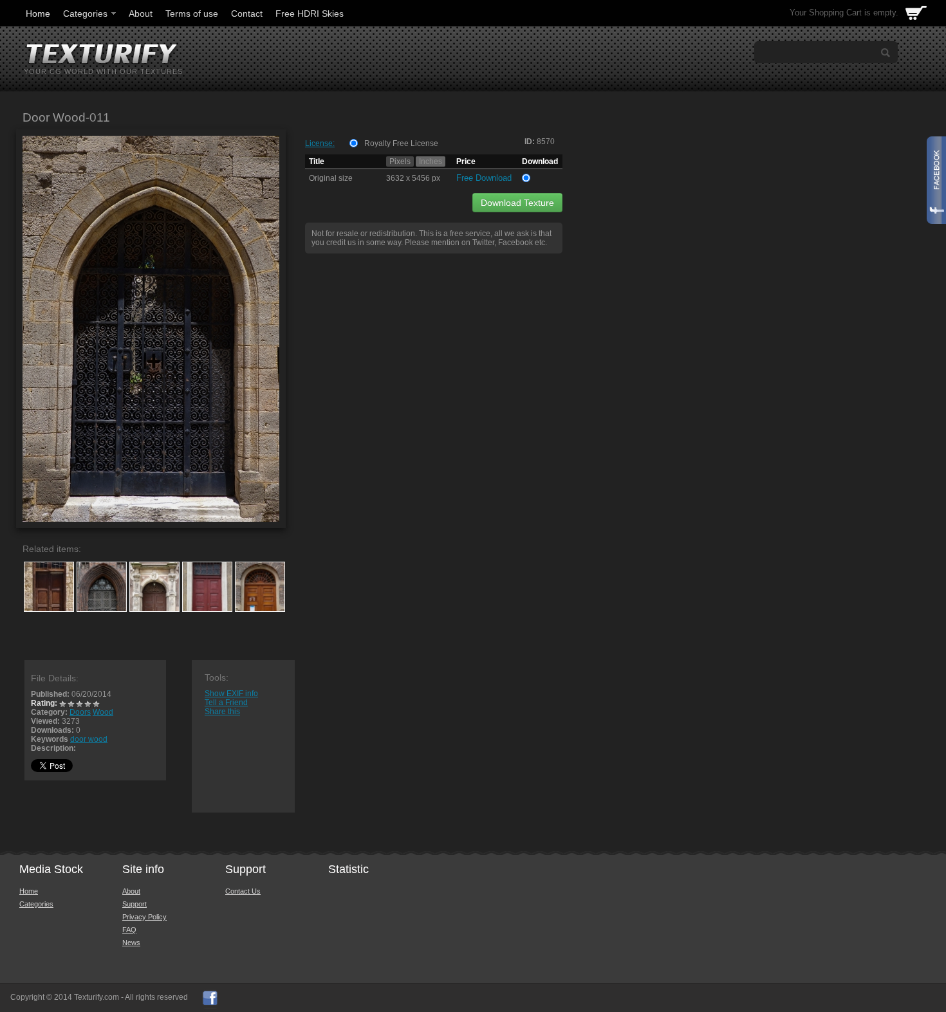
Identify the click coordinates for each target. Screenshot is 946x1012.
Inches (430, 161)
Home (38, 13)
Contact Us (243, 891)
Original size (331, 178)
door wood (88, 739)
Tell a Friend (226, 702)
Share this (222, 711)
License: (320, 143)
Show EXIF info (231, 693)
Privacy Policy (144, 917)
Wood (103, 712)
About (141, 13)
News (131, 942)
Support (134, 904)
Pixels (400, 161)
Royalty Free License (401, 143)
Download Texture (517, 203)
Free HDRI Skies (309, 13)
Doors (80, 712)
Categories (85, 13)
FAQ (129, 930)
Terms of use (191, 13)
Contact (247, 13)
